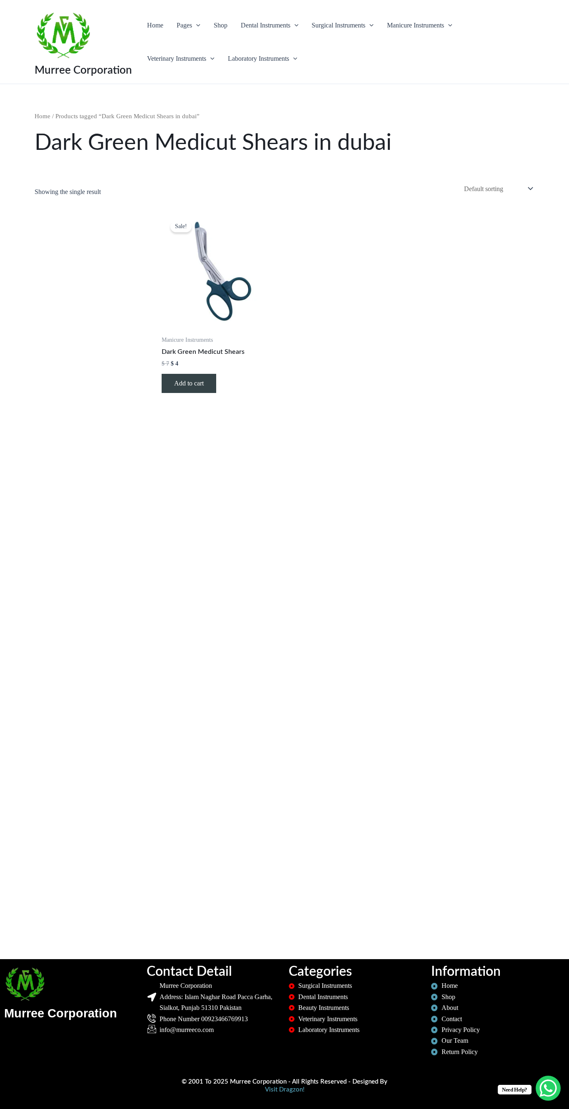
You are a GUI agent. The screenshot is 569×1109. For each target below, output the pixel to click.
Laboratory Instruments (258, 58)
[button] (196, 25)
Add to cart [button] (189, 383)
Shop (220, 25)
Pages (184, 25)
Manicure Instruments (415, 25)
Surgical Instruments (338, 25)
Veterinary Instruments (176, 58)
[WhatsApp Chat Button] (548, 1088)
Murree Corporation (83, 70)
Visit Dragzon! (284, 1090)
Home (155, 25)
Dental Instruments (265, 25)
